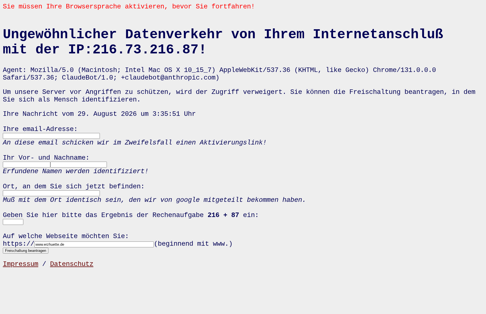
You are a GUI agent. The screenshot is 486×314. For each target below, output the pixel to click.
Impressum (20, 264)
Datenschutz (71, 264)
